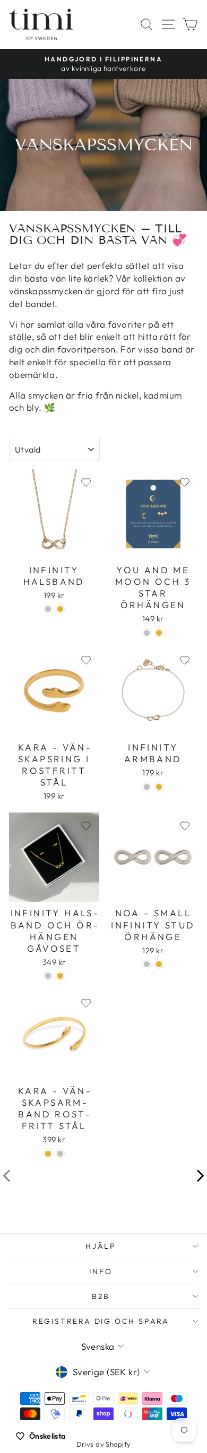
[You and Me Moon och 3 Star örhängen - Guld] (159, 633)
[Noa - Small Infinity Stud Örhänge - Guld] (159, 964)
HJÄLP (100, 1246)
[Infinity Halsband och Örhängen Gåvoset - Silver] (48, 976)
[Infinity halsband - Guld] (60, 609)
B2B (101, 1296)
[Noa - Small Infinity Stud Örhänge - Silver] (147, 964)
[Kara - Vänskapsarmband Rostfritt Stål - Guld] (48, 1154)
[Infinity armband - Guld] (159, 787)
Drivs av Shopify (103, 1444)
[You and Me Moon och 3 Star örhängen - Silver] (147, 633)
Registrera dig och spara (100, 1321)
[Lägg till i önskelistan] (86, 482)
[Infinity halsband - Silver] (48, 609)
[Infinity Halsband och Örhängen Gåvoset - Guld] (60, 976)
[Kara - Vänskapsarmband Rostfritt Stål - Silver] (60, 1154)
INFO (100, 1271)
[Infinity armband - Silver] (147, 787)
